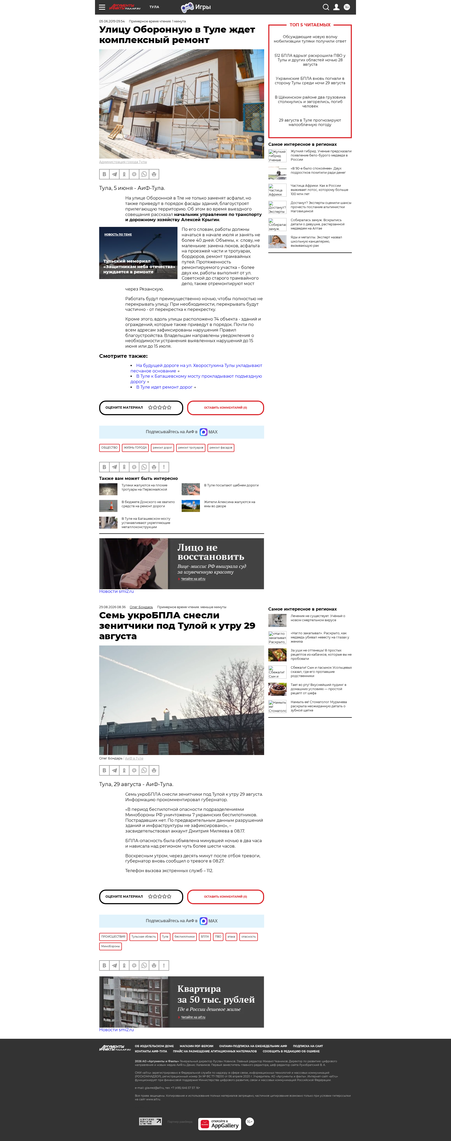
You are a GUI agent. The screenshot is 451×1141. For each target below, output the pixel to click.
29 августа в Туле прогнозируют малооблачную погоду (310, 122)
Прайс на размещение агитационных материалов (215, 1051)
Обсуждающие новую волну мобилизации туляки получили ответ (310, 39)
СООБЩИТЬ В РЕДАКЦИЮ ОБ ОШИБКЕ (291, 1051)
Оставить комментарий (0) (225, 407)
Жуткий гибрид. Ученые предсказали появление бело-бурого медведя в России (321, 155)
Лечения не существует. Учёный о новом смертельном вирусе (318, 618)
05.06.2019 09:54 (112, 21)
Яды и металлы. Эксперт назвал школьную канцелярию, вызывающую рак (316, 241)
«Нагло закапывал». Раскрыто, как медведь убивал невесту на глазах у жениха (320, 637)
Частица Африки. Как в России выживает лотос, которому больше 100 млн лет (319, 190)
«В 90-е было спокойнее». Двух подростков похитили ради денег (318, 170)
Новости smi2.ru (116, 591)
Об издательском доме (154, 1046)
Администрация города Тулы (123, 162)
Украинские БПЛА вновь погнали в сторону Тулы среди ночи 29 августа (310, 80)
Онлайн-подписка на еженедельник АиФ (253, 1046)
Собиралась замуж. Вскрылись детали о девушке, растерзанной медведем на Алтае (318, 224)
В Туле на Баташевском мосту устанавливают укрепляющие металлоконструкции (146, 523)
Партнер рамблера (180, 1121)
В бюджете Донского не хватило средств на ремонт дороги (148, 504)
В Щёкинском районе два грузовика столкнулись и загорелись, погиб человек (310, 101)
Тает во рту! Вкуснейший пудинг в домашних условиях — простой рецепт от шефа (318, 689)
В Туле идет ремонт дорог (164, 387)
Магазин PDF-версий (196, 1046)
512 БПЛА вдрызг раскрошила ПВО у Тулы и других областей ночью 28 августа (310, 60)
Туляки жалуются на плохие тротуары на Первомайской (144, 487)
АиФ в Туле (134, 758)
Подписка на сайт (308, 1046)
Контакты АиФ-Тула (151, 1051)
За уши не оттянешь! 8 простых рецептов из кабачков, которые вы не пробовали (321, 654)
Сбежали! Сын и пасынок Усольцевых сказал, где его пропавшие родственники (321, 672)
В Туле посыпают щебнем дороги (231, 485)
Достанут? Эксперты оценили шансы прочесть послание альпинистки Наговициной (321, 207)
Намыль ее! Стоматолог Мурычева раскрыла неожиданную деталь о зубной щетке (319, 706)
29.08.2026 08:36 (112, 607)
